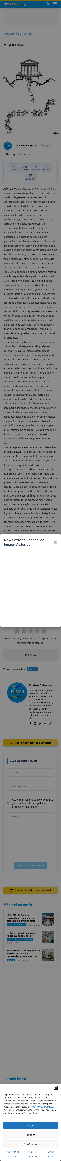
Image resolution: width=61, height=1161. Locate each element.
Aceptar (31, 1125)
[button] (56, 1088)
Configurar (30, 1144)
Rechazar (30, 1134)
